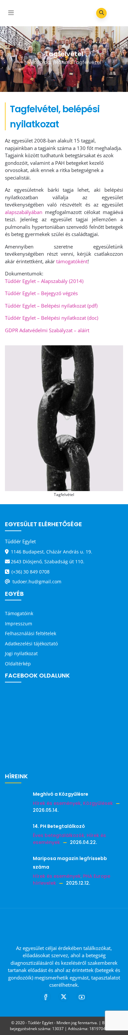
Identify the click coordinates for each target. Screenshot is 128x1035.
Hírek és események (57, 803)
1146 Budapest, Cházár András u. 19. (51, 552)
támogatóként (72, 261)
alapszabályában (23, 212)
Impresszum (18, 623)
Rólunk (63, 62)
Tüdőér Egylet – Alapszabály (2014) (44, 281)
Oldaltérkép (18, 663)
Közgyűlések (98, 803)
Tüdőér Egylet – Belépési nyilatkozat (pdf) (51, 305)
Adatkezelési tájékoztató (31, 643)
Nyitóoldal (39, 62)
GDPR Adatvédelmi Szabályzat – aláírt (47, 330)
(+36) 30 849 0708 (30, 572)
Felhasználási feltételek (30, 633)
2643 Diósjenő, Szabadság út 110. (47, 561)
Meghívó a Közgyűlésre (60, 794)
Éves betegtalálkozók (58, 835)
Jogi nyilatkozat (21, 653)
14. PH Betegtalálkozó (59, 826)
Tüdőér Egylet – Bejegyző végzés (41, 293)
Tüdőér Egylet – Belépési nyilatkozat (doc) (51, 317)
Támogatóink (19, 613)
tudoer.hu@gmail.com (36, 581)
